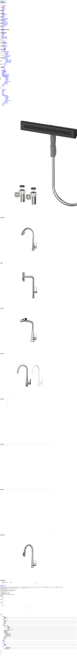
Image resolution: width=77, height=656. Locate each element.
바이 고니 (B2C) (4, 37)
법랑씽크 (7, 98)
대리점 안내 (5, 618)
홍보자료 (3, 34)
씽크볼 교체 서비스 (4, 38)
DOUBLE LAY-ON (8, 634)
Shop (3, 35)
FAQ (2, 31)
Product (3, 50)
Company (3, 41)
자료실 (5, 72)
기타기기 (5, 63)
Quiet (5, 47)
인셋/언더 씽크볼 (3, 32)
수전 (2, 27)
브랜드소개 (3, 5)
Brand (3, 44)
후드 (2, 28)
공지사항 (5, 70)
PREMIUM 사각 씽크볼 (4, 29)
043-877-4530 (5, 596)
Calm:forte (4, 9)
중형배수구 (3, 15)
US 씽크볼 (2, 45)
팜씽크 (7, 54)
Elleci (3, 12)
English (1, 599)
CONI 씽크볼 (2, 42)
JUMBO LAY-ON (8, 635)
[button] (6, 87)
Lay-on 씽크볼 (4, 21)
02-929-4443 (5, 595)
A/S (2, 30)
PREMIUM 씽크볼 (4, 19)
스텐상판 (2, 57)
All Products (2, 7)
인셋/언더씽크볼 (6, 51)
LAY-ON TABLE (4, 25)
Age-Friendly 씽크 (5, 18)
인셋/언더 (7, 52)
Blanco (5, 48)
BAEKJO (2, 10)
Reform (3, 66)
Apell (3, 11)
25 (11, 582)
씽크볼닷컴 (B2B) (4, 36)
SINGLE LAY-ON (8, 633)
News (3, 643)
